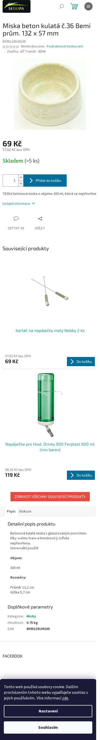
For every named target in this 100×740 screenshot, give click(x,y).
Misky (31, 616)
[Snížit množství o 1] (20, 183)
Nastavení (48, 711)
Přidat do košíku (48, 180)
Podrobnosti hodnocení (65, 46)
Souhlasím (48, 727)
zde (65, 698)
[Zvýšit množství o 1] (20, 178)
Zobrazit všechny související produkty (50, 496)
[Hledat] (61, 6)
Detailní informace (16, 203)
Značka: (26, 51)
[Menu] (88, 6)
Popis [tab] (11, 511)
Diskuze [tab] (25, 511)
